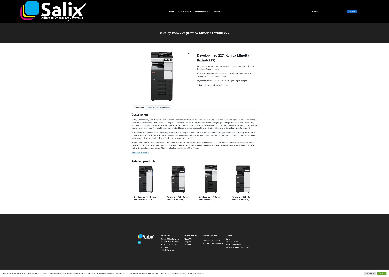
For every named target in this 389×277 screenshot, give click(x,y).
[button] (189, 54)
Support (217, 11)
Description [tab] (139, 107)
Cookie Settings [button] (370, 273)
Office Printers (183, 11)
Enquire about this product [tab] (159, 107)
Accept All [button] (382, 273)
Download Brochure (140, 152)
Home (171, 11)
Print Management (202, 11)
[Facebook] (139, 242)
